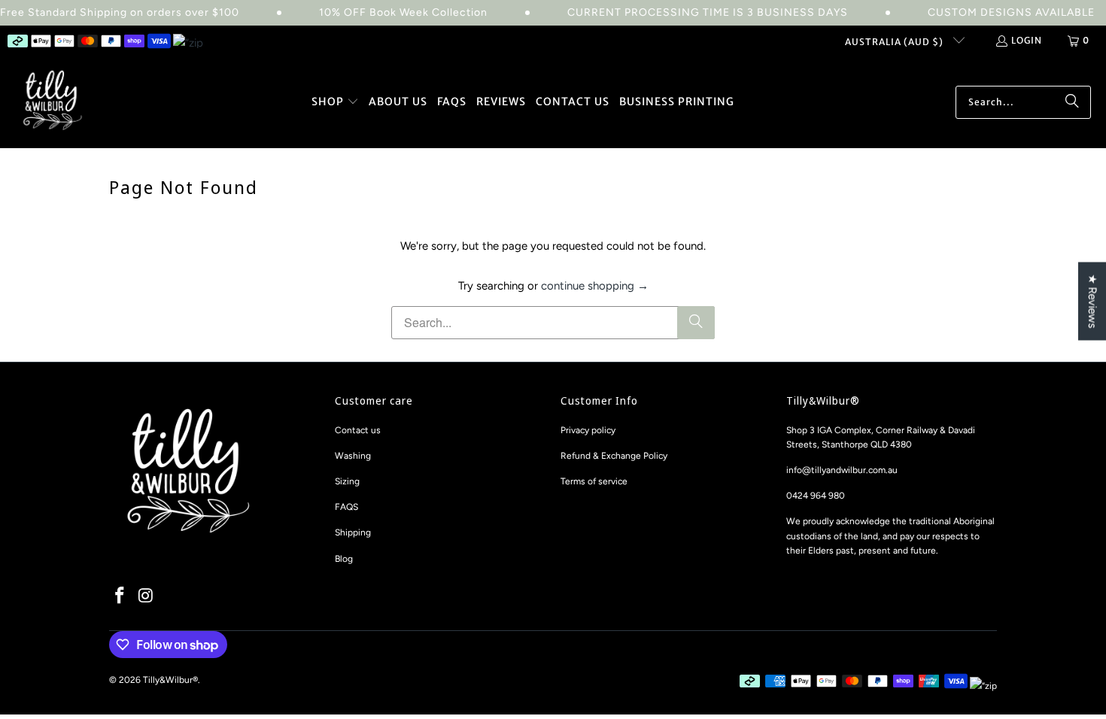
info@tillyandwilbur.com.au (842, 470)
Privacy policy (588, 430)
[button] (335, 102)
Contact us (358, 430)
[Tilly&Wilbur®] (52, 102)
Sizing (347, 481)
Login (1026, 40)
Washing (353, 456)
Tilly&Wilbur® (170, 680)
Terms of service (594, 481)
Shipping (353, 532)
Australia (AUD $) (895, 41)
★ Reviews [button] (1092, 302)
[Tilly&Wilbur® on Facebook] (120, 596)
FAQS (346, 507)
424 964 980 (818, 495)
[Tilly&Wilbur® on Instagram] (146, 596)
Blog (344, 559)
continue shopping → (595, 286)
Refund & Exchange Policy (614, 456)
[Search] (1072, 102)
